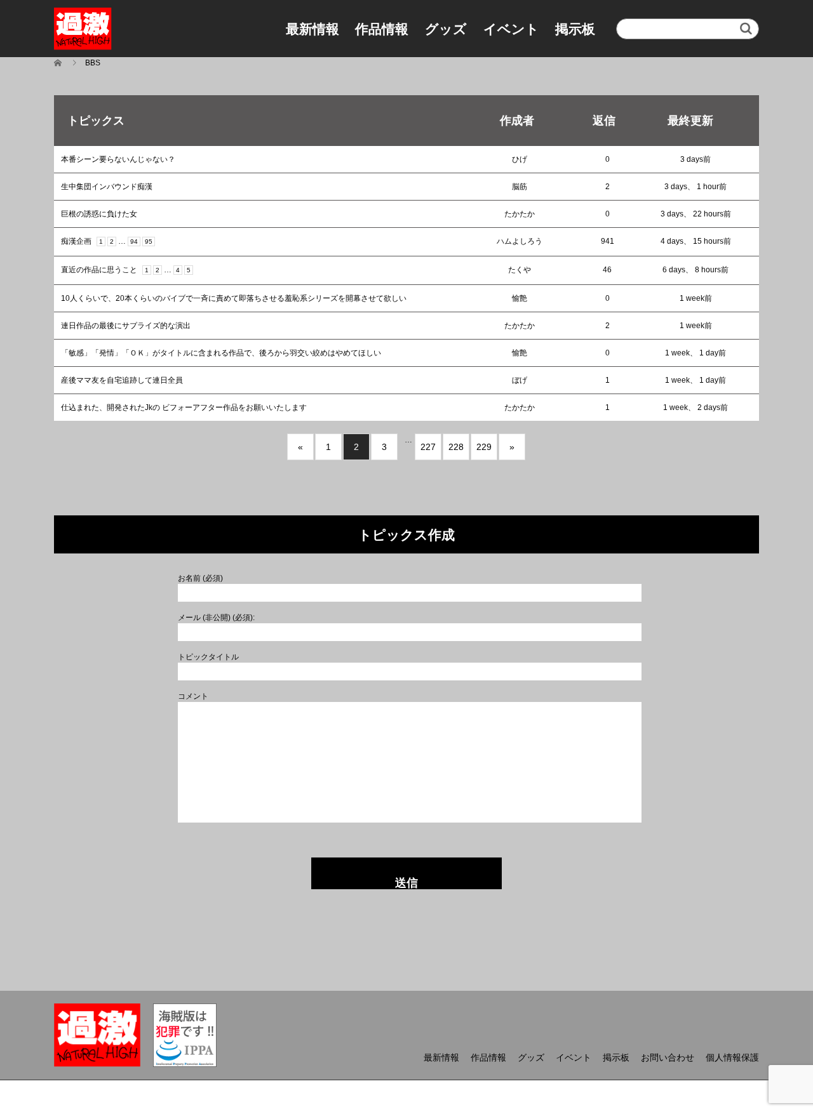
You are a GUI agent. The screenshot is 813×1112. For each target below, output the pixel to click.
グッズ (446, 29)
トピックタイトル (208, 656)
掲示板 (575, 29)
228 (456, 447)
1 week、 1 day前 (695, 352)
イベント (511, 29)
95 (148, 241)
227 (428, 447)
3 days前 (695, 159)
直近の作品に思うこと (99, 269)
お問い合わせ (667, 1057)
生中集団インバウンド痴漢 (106, 186)
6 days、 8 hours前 (695, 269)
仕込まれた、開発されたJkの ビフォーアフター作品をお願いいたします (184, 407)
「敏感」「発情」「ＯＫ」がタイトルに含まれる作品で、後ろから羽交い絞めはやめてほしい (221, 352)
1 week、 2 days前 (695, 407)
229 (484, 447)
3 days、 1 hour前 (695, 186)
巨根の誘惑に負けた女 (99, 213)
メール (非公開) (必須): (216, 617)
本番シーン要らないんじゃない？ (118, 159)
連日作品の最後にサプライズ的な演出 (126, 325)
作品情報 (381, 29)
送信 (406, 883)
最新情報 (312, 29)
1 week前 (696, 298)
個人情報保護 (732, 1057)
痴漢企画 (76, 241)
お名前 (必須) (200, 578)
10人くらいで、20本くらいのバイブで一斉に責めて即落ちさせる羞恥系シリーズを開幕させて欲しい (233, 298)
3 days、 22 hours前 (696, 213)
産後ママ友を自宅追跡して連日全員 (122, 380)
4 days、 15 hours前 (696, 241)
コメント (193, 696)
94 (134, 241)
